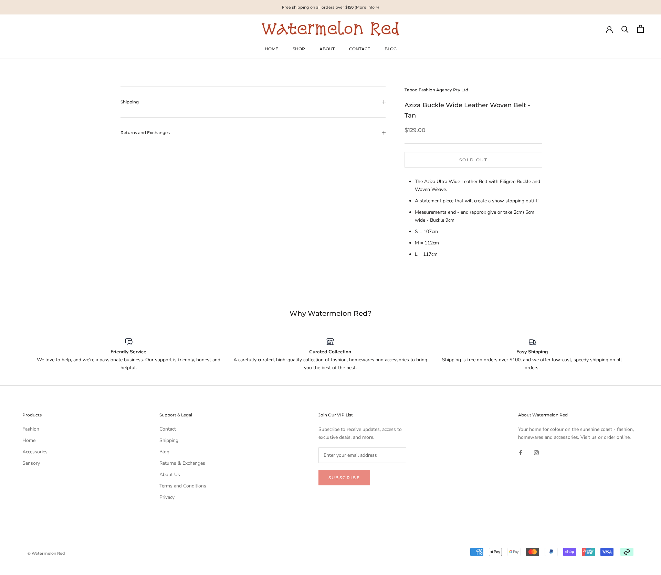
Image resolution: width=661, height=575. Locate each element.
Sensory (31, 463)
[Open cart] (640, 29)
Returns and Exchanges (145, 132)
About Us (169, 474)
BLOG (391, 48)
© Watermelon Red (46, 553)
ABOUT (327, 48)
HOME (271, 48)
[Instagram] (536, 452)
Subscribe (344, 477)
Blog (164, 451)
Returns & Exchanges (182, 463)
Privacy (167, 497)
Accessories (35, 451)
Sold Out (473, 159)
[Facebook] (520, 452)
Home (28, 440)
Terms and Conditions (182, 486)
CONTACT (359, 48)
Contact (167, 429)
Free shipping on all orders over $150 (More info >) (330, 7)
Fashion (30, 429)
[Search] (625, 28)
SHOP (299, 48)
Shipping (129, 101)
